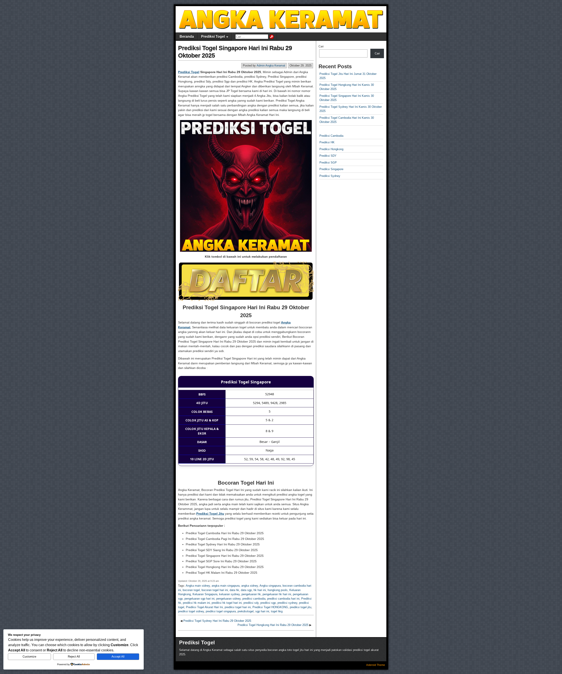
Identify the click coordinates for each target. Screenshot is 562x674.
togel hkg (277, 611)
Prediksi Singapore (331, 169)
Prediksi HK (327, 142)
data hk (234, 590)
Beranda (187, 36)
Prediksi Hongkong (331, 149)
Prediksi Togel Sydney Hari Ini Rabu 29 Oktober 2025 (217, 620)
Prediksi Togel (213, 36)
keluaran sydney (229, 594)
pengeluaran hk (251, 594)
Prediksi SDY (328, 155)
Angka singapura (270, 585)
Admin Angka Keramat (271, 65)
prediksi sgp (268, 602)
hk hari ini (260, 590)
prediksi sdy (251, 602)
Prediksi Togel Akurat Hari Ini (204, 607)
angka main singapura (226, 585)
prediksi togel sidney (191, 611)
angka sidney (249, 585)
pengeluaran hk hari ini (277, 594)
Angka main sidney (198, 585)
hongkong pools (278, 590)
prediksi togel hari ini (238, 607)
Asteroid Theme (375, 665)
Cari (321, 46)
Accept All (118, 656)
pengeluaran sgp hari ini (199, 598)
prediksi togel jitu (300, 607)
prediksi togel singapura (221, 611)
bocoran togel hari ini (215, 590)
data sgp (246, 590)
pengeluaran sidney (228, 598)
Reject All (74, 656)
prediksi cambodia (253, 598)
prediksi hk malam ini (196, 602)
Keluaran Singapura (205, 594)
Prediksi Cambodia (331, 135)
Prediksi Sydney (329, 176)
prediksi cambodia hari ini (283, 598)
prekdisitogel (246, 611)
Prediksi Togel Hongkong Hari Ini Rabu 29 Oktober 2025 (273, 625)
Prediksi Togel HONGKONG (270, 607)
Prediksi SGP (328, 162)
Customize (29, 656)
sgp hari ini (262, 611)
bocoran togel (191, 590)
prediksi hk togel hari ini (227, 602)
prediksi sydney (287, 602)
